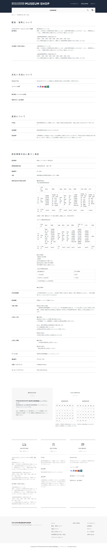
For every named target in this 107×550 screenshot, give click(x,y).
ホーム (13, 14)
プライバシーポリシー (57, 537)
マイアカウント (74, 3)
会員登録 (89, 526)
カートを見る (90, 531)
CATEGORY (53, 10)
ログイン (93, 3)
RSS (74, 523)
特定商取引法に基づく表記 (58, 534)
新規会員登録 (84, 3)
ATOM (78, 523)
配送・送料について (56, 526)
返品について (54, 529)
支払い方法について (56, 531)
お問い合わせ (90, 534)
